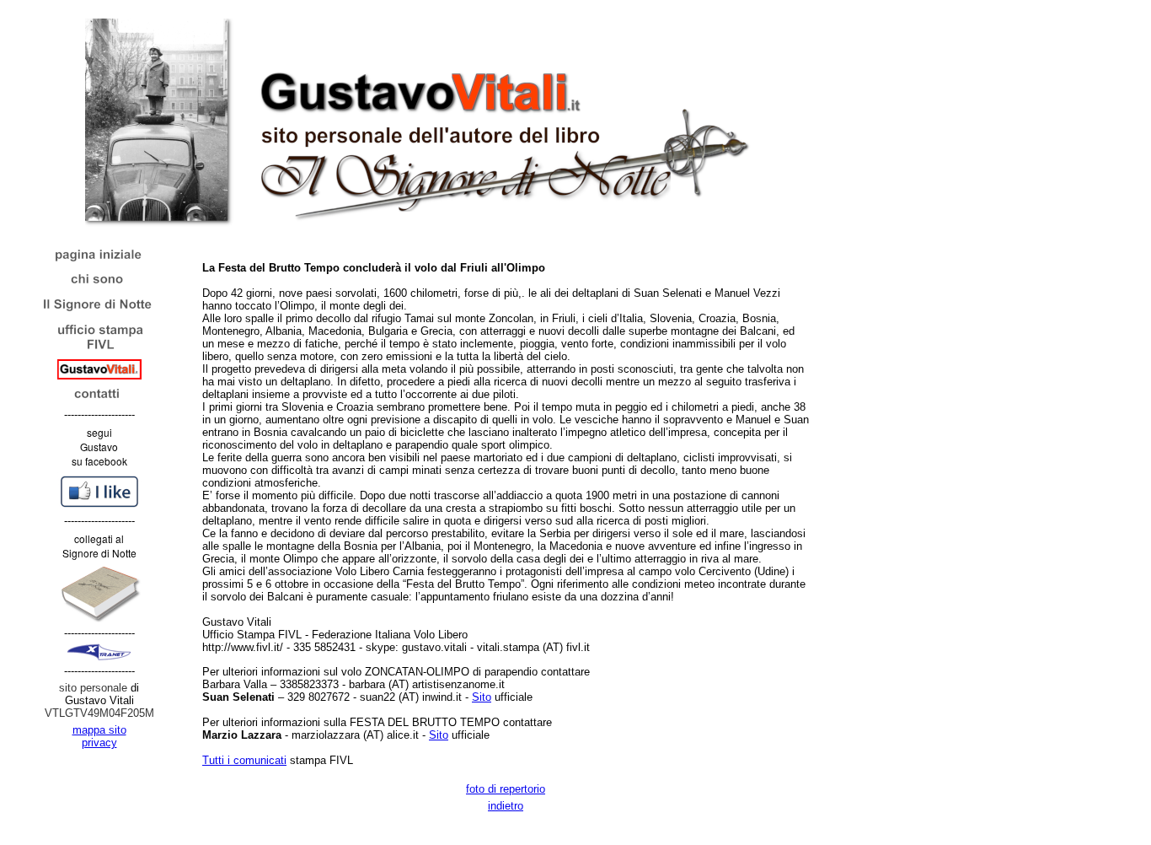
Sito (481, 697)
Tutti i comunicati (244, 760)
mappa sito (99, 730)
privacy (99, 742)
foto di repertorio (505, 789)
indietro (505, 805)
